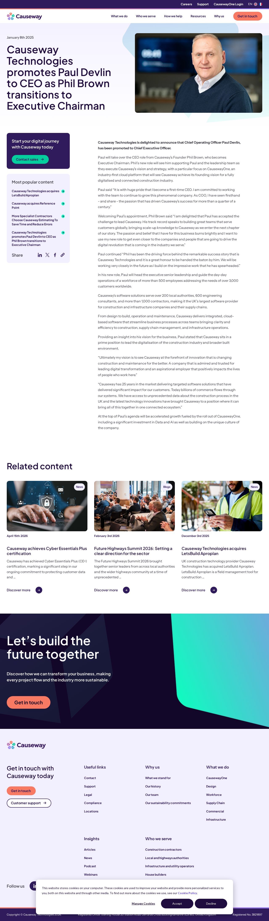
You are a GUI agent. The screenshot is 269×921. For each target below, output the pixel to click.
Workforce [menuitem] (214, 794)
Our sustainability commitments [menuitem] (168, 803)
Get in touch (247, 16)
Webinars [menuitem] (91, 874)
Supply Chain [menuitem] (215, 803)
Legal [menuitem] (88, 794)
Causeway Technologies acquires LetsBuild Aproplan (35, 193)
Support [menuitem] (203, 4)
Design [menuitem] (211, 786)
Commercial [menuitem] (215, 811)
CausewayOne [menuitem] (216, 778)
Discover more (18, 590)
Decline (211, 903)
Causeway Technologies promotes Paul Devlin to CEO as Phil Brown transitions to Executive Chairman (34, 238)
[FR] (260, 4)
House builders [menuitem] (155, 874)
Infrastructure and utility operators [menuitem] (169, 866)
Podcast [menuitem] (90, 866)
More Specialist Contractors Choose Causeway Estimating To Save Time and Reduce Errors (35, 220)
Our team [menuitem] (151, 794)
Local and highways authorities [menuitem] (167, 858)
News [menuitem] (88, 858)
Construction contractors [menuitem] (163, 849)
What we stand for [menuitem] (158, 778)
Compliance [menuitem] (93, 803)
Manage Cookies (143, 903)
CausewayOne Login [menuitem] (228, 4)
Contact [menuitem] (90, 778)
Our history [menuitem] (153, 786)
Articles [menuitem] (89, 849)
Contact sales (27, 159)
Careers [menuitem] (186, 4)
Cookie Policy (187, 893)
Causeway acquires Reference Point (33, 205)
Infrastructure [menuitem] (216, 819)
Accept (177, 903)
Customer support (26, 803)
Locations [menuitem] (91, 811)
